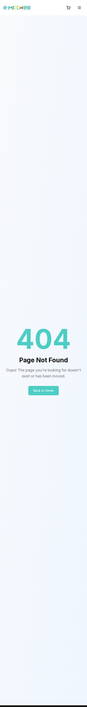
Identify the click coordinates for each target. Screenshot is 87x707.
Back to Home (43, 390)
